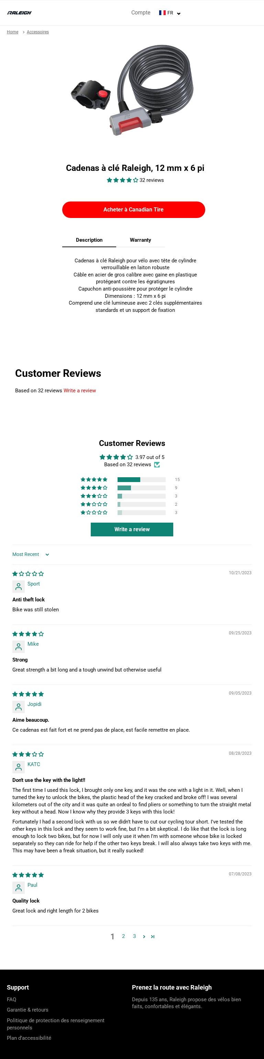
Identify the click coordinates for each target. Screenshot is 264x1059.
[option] (132, 90)
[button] (123, 180)
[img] (28, 574)
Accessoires (38, 32)
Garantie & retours (27, 1010)
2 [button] (123, 936)
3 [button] (134, 936)
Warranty (140, 240)
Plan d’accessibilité (29, 1038)
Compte (140, 12)
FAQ (11, 999)
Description (89, 240)
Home (12, 32)
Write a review (80, 390)
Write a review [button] (132, 529)
